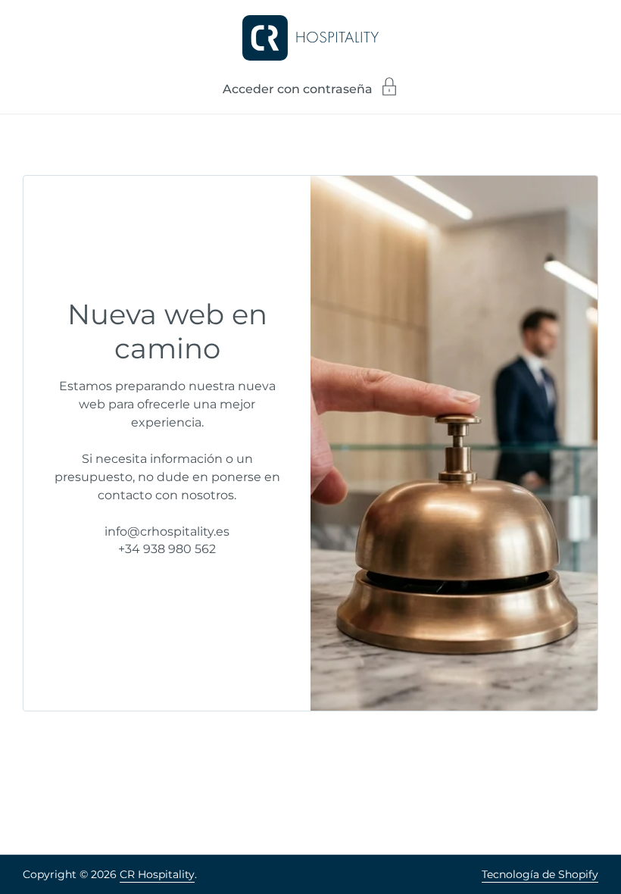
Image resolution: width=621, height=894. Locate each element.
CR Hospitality (157, 874)
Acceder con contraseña (298, 88)
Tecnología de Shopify (540, 874)
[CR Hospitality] (310, 38)
